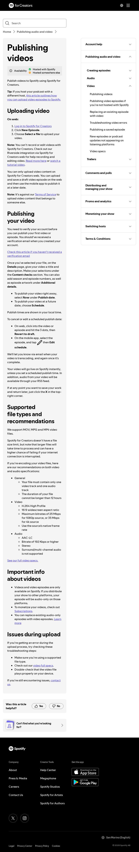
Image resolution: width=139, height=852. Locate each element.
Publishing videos (101, 94)
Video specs (98, 151)
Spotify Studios (50, 787)
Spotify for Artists (51, 795)
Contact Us (16, 795)
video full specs (43, 665)
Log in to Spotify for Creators (33, 126)
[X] (13, 818)
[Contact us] (61, 725)
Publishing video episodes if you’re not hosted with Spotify (109, 103)
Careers (14, 787)
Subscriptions (23, 611)
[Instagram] (24, 818)
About (13, 770)
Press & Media (18, 778)
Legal (11, 845)
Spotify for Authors (52, 803)
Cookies (56, 845)
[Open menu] (128, 5)
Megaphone (48, 778)
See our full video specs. (22, 560)
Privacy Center (24, 845)
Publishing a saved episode (107, 129)
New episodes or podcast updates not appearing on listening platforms (107, 140)
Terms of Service (45, 194)
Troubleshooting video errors (108, 123)
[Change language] (121, 5)
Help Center (48, 770)
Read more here (36, 161)
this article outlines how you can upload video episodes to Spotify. (34, 97)
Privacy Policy (42, 845)
